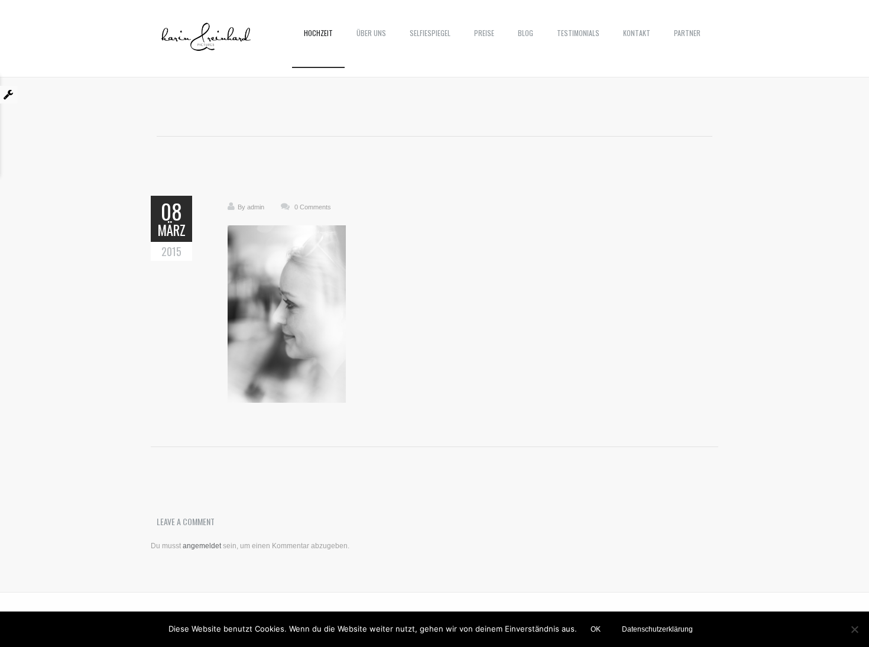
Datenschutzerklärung (657, 629)
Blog (525, 33)
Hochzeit (318, 33)
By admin (251, 207)
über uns (371, 33)
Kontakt (636, 33)
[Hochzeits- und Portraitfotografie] (206, 41)
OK (596, 629)
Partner (687, 33)
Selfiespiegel (430, 33)
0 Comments (312, 207)
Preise (484, 33)
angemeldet (202, 546)
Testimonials (578, 33)
